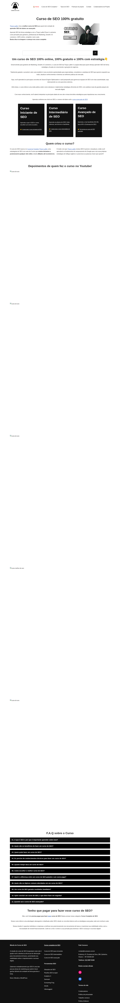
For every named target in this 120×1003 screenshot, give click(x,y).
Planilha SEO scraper (51, 973)
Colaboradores (83, 991)
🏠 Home (36, 6)
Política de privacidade (85, 994)
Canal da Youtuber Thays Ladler (37, 149)
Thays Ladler (14, 26)
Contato (88, 6)
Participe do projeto (78, 6)
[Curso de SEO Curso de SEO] (15, 7)
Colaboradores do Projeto (102, 6)
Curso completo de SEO (52, 945)
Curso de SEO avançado (52, 957)
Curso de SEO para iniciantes (53, 951)
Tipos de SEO (65, 6)
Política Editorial (83, 1001)
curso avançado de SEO (80, 99)
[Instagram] (80, 972)
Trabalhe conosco (84, 998)
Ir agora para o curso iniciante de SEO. (32, 129)
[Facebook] (80, 979)
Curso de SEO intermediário (53, 954)
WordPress (23, 978)
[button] (57, 6)
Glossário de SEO (49, 969)
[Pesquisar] (95, 53)
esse (49, 916)
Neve (11, 978)
